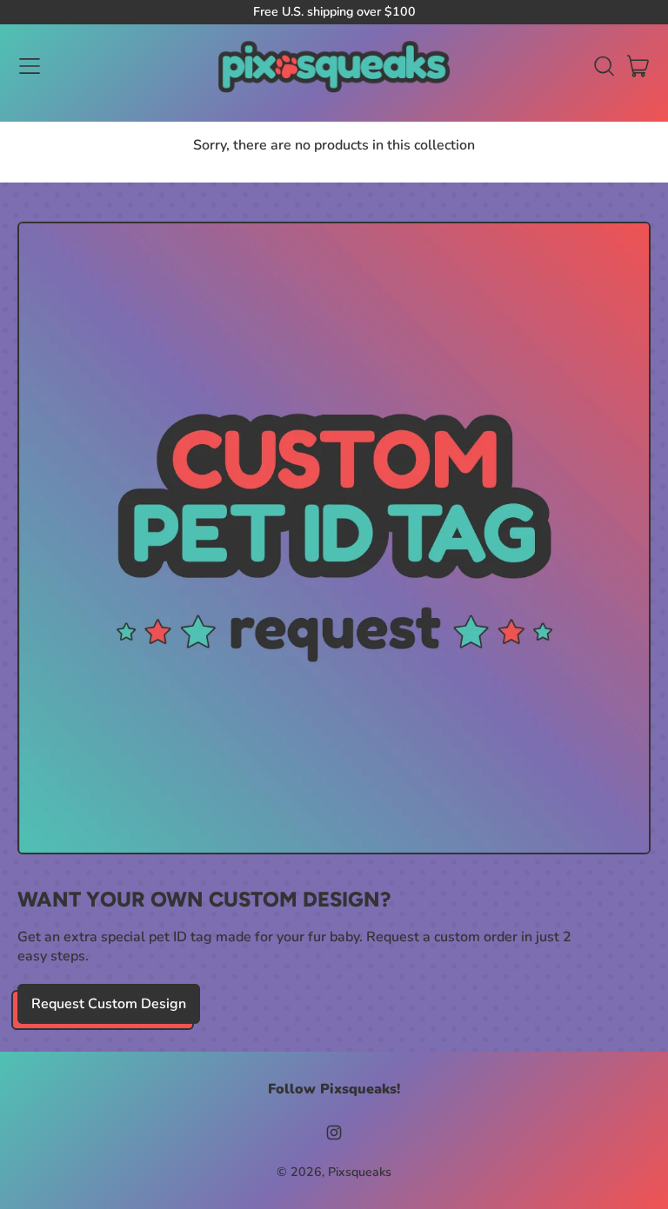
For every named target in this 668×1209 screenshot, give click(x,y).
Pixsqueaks (359, 1172)
